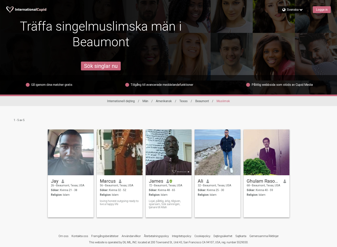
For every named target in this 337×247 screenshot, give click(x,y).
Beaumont (202, 101)
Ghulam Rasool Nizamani (263, 181)
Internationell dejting (121, 101)
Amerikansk (164, 101)
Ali (200, 181)
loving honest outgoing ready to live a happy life (119, 202)
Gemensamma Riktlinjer (264, 236)
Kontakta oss (80, 236)
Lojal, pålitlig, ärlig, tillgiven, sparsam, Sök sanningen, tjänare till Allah (165, 204)
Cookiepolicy (202, 236)
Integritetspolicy (181, 236)
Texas (183, 101)
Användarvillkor (131, 236)
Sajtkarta (240, 236)
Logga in (322, 10)
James (156, 181)
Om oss (63, 236)
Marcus (108, 181)
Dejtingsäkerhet (223, 236)
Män (145, 101)
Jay (54, 181)
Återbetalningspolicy (156, 236)
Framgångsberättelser (105, 236)
